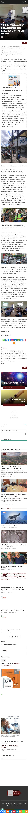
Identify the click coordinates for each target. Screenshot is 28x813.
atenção (9, 351)
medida (10, 358)
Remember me (6, 657)
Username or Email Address (9, 644)
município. (4, 360)
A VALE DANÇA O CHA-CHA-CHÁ (10, 630)
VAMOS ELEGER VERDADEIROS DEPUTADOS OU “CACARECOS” (11, 467)
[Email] (18, 340)
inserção (16, 356)
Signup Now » (16, 663)
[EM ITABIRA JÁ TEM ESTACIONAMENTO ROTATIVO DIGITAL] (14, 101)
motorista (20, 358)
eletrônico (24, 355)
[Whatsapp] (4, 340)
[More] (14, 343)
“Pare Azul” (6, 350)
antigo (21, 350)
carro (20, 353)
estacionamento (5, 356)
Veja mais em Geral (13, 637)
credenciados (10, 355)
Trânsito (3, 363)
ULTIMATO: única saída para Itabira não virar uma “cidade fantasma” (13, 545)
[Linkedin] (15, 340)
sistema (8, 361)
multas (25, 358)
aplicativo (4, 351)
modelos (15, 358)
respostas (22, 360)
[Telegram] (21, 340)
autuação (10, 353)
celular (24, 353)
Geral (3, 22)
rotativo (3, 361)
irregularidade (5, 358)
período (12, 360)
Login (25, 424)
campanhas (15, 353)
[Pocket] (24, 340)
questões (17, 360)
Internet (21, 356)
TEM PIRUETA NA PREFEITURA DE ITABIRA (13, 610)
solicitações (13, 361)
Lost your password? (6, 665)
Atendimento (14, 351)
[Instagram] (12, 340)
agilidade (16, 350)
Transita (25, 361)
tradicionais (19, 361)
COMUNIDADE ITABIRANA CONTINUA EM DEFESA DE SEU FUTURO (14, 495)
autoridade (4, 353)
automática (21, 351)
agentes (11, 350)
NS (6, 37)
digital (20, 355)
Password (4, 650)
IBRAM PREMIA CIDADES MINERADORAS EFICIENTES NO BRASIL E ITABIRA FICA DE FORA (12, 589)
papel (8, 360)
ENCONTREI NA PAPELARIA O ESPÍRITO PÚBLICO (12, 567)
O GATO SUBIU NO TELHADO (8, 525)
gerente (11, 356)
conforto (3, 355)
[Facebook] (6, 340)
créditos (15, 355)
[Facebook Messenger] (9, 340)
